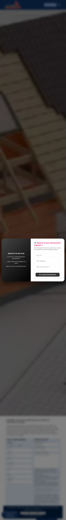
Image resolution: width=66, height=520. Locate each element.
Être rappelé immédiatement (47, 274)
